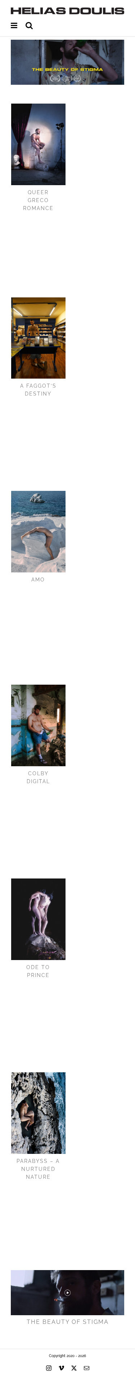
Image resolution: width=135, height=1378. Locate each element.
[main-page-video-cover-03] (67, 1272)
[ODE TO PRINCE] (38, 919)
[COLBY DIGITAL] (38, 725)
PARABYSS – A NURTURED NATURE (38, 1169)
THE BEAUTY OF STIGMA (68, 1321)
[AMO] (38, 531)
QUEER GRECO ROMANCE (38, 200)
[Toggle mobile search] (29, 25)
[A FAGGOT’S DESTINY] (38, 338)
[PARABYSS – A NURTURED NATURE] (38, 1113)
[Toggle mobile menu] (14, 25)
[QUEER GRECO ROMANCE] (38, 144)
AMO (38, 580)
